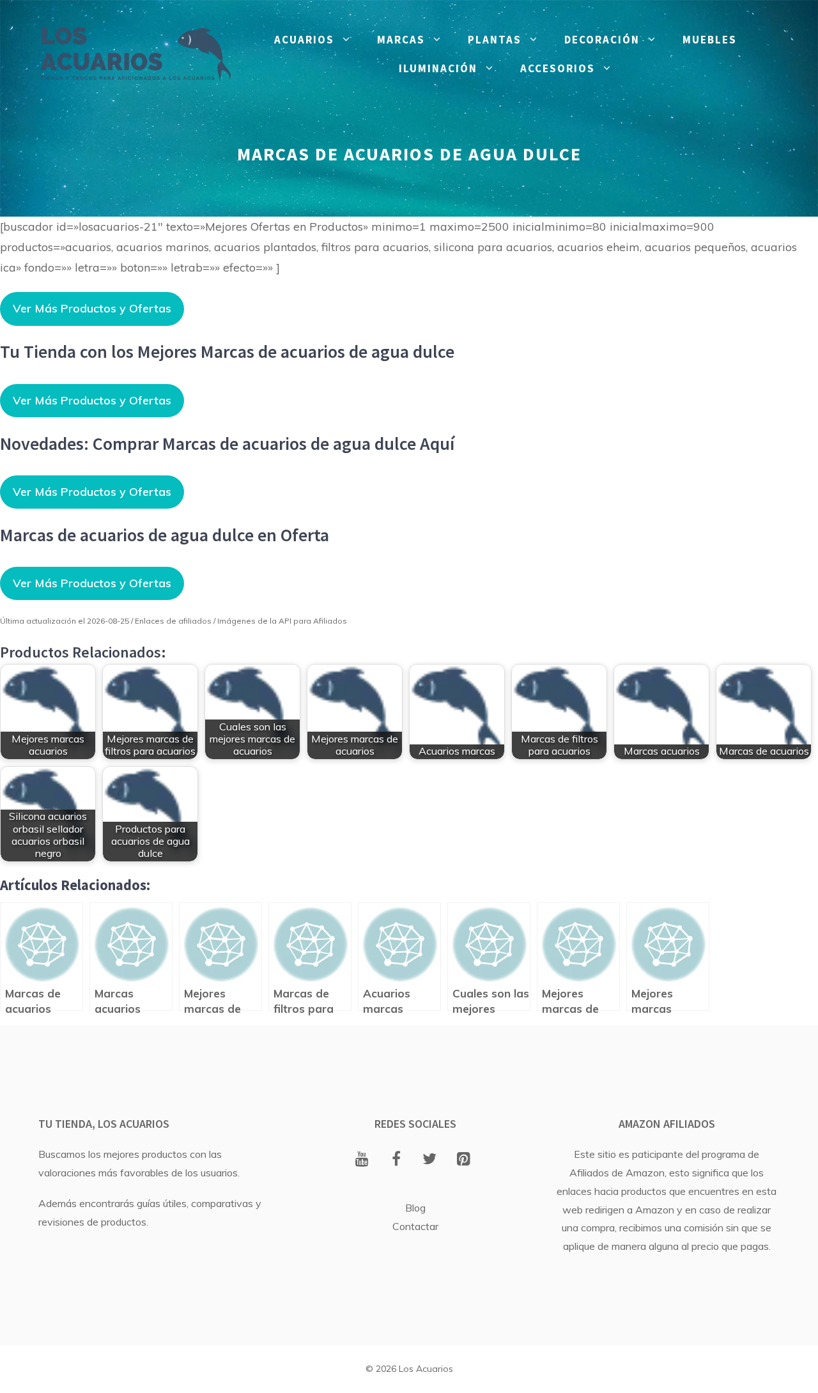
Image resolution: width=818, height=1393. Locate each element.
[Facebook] (396, 1159)
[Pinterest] (463, 1159)
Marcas (401, 40)
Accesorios (557, 68)
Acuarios (304, 40)
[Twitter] (429, 1159)
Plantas (494, 40)
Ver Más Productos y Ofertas (92, 308)
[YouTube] (362, 1159)
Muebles (710, 40)
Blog (415, 1207)
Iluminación (438, 68)
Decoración (602, 40)
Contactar (415, 1226)
